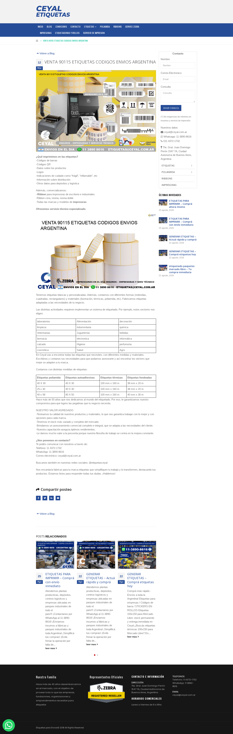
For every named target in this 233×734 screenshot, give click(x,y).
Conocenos (61, 26)
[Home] (53, 12)
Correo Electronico (171, 72)
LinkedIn (51, 498)
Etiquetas (89, 26)
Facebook (38, 498)
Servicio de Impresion (94, 33)
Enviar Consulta (171, 108)
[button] (94, 655)
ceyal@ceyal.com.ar (183, 695)
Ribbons (117, 26)
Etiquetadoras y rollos (67, 33)
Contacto (75, 26)
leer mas (50, 648)
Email (58, 498)
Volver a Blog (46, 53)
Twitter (44, 498)
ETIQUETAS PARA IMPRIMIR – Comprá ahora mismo (180, 203)
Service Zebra (132, 26)
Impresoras (46, 33)
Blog (49, 26)
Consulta (166, 86)
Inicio (40, 26)
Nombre (165, 59)
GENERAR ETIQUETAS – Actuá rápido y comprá (100, 578)
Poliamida (105, 26)
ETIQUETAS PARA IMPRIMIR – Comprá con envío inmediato (59, 580)
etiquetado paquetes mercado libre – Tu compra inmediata (181, 269)
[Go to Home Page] (37, 41)
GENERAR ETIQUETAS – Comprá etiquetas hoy (140, 580)
